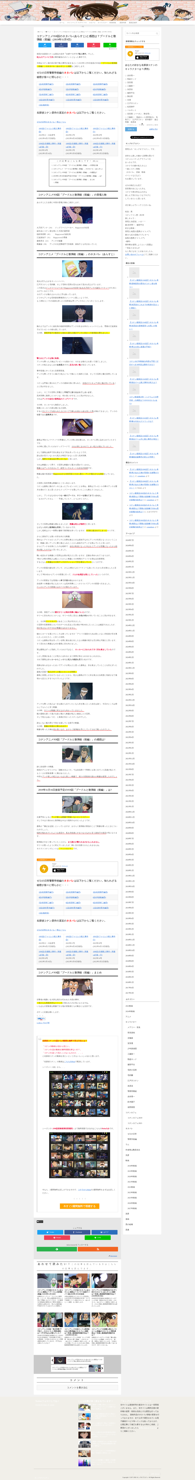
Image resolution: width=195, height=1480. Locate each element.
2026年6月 (130, 545)
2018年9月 (130, 956)
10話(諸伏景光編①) (47, 100)
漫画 (127, 1219)
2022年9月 (130, 711)
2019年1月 (130, 934)
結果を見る (153, 129)
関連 (56, 182)
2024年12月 (130, 625)
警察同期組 (132, 1091)
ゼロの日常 (132, 1134)
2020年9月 (130, 828)
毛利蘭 (130, 1075)
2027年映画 (132, 1208)
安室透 (130, 1043)
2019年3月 (130, 924)
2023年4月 (130, 689)
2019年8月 (130, 897)
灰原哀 (130, 1086)
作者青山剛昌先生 (133, 1150)
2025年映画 (132, 1198)
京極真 (130, 1038)
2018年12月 (130, 940)
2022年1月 (130, 753)
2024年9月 (130, 636)
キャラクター (131, 1022)
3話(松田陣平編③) (100, 84)
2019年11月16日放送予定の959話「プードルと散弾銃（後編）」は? (77, 176)
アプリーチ (65, 866)
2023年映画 (132, 1192)
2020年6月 (130, 844)
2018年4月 (130, 966)
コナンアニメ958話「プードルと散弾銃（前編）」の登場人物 (75, 165)
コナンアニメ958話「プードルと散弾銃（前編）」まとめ (74, 179)
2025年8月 (130, 588)
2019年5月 (130, 913)
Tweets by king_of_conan (44, 1405)
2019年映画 (132, 1171)
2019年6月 (130, 908)
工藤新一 (131, 1054)
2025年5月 (130, 604)
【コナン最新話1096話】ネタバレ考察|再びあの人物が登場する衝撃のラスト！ (144, 472)
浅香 (127, 1214)
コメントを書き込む (77, 1387)
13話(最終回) (44, 105)
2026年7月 (130, 540)
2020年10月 (130, 823)
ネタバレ (129, 1128)
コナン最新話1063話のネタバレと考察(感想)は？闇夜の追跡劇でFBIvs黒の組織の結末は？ (144, 496)
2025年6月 (130, 599)
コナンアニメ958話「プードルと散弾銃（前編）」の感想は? (75, 172)
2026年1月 (130, 567)
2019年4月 (130, 918)
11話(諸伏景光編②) (74, 100)
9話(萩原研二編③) (100, 95)
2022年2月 (130, 748)
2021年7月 (130, 775)
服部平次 (131, 1065)
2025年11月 (130, 578)
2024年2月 (130, 657)
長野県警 (131, 1107)
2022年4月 (130, 737)
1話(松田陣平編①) (46, 84)
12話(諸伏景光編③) (101, 100)
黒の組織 (129, 1224)
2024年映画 (130, 1011)
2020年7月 (130, 839)
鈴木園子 (131, 1102)
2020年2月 (130, 865)
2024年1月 (130, 663)
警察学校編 (132, 1139)
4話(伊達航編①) (45, 89)
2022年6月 (130, 727)
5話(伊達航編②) (72, 89)
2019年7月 (130, 902)
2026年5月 (130, 551)
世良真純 (131, 1033)
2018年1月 (130, 982)
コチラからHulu (84, 1190)
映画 (127, 1161)
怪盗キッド (132, 1059)
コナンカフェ (131, 1113)
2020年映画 (132, 1176)
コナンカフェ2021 (135, 1123)
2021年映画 (132, 1182)
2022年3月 (130, 743)
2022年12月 (130, 700)
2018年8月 (130, 961)
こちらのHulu (69, 1062)
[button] (157, 33)
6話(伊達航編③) (99, 89)
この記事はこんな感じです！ (74, 161)
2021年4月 (130, 791)
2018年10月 (130, 950)
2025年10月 (130, 583)
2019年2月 (130, 929)
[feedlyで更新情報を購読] (57, 1249)
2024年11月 (130, 631)
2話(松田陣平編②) (73, 84)
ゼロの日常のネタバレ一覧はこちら (51, 122)
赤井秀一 (131, 1097)
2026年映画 (132, 1203)
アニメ (41, 1221)
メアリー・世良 (134, 1027)
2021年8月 (130, 769)
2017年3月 (130, 993)
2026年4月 (130, 556)
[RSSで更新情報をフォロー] (98, 1249)
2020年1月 (130, 870)
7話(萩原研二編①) (46, 95)
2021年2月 (130, 801)
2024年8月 (130, 641)
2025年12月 (130, 572)
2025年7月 (130, 593)
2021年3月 (130, 796)
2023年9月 (130, 673)
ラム (127, 1144)
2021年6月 (130, 780)
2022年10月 (130, 705)
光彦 (127, 1155)
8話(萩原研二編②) (73, 95)
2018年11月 (130, 945)
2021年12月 (130, 759)
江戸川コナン (133, 1081)
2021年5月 (130, 785)
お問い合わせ (155, 1474)
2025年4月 (130, 609)
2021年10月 (130, 764)
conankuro (141, 476)
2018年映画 (132, 1166)
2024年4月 (130, 652)
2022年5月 (130, 732)
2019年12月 (130, 876)
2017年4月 (130, 988)
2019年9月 (130, 892)
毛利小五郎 (132, 1070)
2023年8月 (130, 679)
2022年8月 (130, 716)
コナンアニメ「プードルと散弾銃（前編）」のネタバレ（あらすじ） (78, 169)
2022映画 (129, 1006)
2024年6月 (130, 647)
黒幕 (127, 1230)
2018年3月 (130, 972)
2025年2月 (130, 615)
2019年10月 (130, 886)
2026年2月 (130, 561)
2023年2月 (130, 695)
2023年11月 (130, 668)
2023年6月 (130, 684)
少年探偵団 (132, 1049)
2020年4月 (130, 854)
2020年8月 (130, 833)
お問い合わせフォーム (134, 254)
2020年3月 (130, 860)
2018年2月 (130, 977)
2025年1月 (130, 620)
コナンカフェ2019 (135, 1118)
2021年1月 (130, 806)
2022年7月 (130, 721)
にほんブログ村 (43, 1023)
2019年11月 (130, 881)
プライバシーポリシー (141, 1474)
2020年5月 (130, 849)
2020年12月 (130, 812)
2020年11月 (130, 817)
